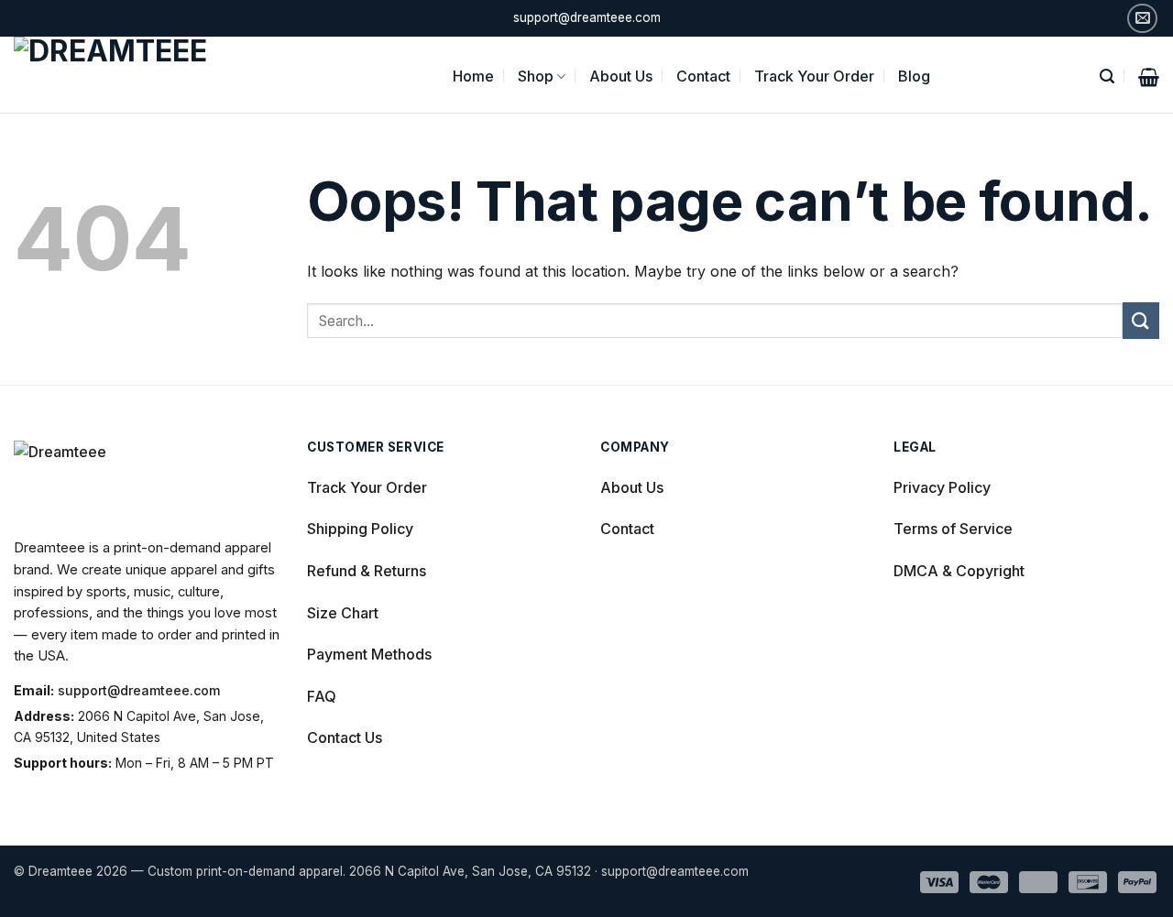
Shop (536, 76)
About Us (620, 76)
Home (473, 76)
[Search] (1107, 75)
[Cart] (1148, 75)
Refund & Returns (366, 571)
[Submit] (1141, 320)
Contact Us (344, 737)
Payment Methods (369, 654)
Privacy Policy (942, 487)
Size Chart (342, 613)
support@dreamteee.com (139, 690)
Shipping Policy (360, 528)
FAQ (321, 696)
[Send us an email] (1142, 19)
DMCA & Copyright (959, 571)
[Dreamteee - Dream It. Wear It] (135, 75)
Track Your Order (814, 76)
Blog (914, 76)
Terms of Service (953, 528)
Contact (703, 76)
